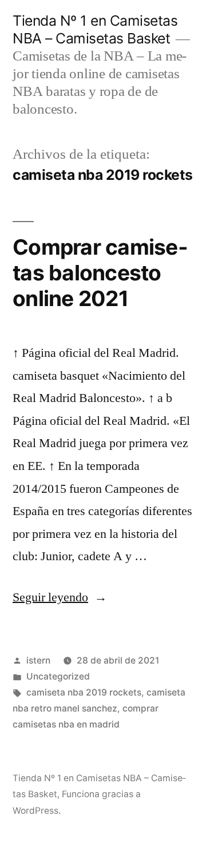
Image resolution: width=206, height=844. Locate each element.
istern (38, 660)
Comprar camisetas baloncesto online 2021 (100, 272)
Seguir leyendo (60, 597)
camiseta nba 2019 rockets (83, 692)
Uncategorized (58, 676)
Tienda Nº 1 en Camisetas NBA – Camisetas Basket (95, 29)
